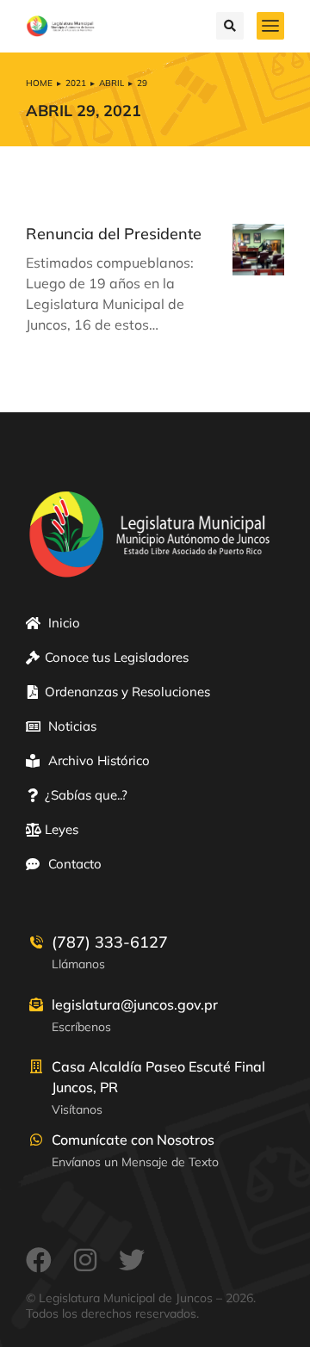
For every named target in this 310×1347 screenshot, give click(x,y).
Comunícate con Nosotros (133, 1139)
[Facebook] (39, 1260)
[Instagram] (85, 1260)
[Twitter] (132, 1260)
